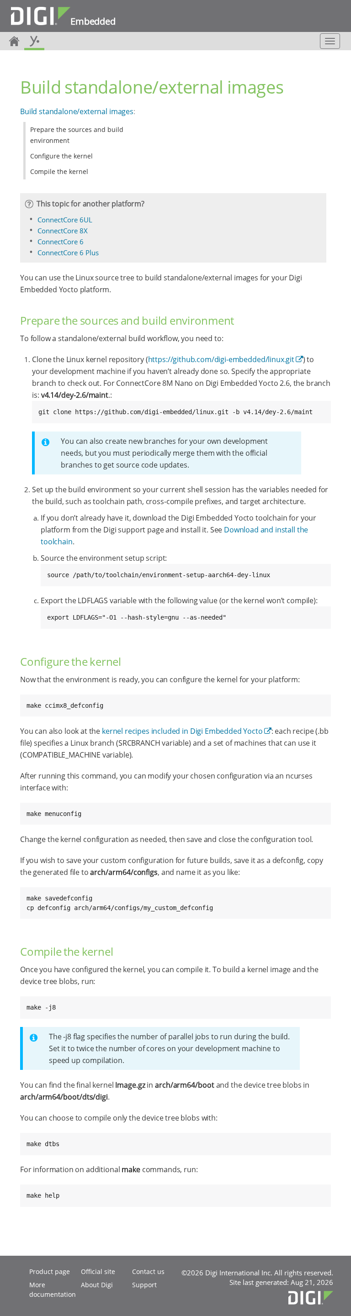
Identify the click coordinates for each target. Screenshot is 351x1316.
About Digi (97, 1284)
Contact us (148, 1271)
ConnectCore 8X (62, 230)
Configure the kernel (61, 156)
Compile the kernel (59, 171)
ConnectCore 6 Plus (68, 252)
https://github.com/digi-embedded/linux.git (221, 359)
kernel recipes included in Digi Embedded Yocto (182, 731)
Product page (49, 1271)
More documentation (52, 1289)
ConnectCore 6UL (64, 219)
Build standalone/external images (76, 111)
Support (144, 1284)
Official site (98, 1271)
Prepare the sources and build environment (76, 135)
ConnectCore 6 (60, 241)
